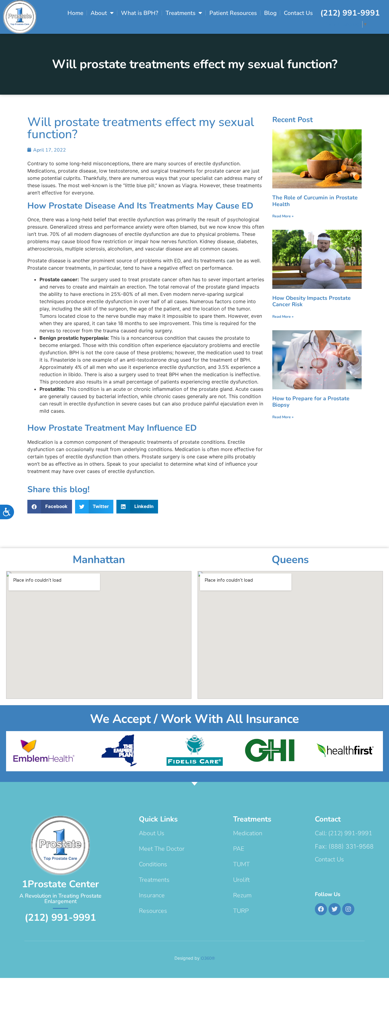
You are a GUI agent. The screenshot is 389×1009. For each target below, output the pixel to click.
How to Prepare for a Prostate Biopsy (310, 402)
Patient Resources (233, 13)
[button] (49, 506)
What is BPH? (139, 13)
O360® (208, 958)
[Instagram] (348, 909)
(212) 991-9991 (350, 13)
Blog (270, 13)
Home (75, 13)
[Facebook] (321, 909)
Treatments (180, 13)
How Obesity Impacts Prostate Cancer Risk (311, 301)
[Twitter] (335, 909)
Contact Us (298, 13)
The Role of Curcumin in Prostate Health (315, 201)
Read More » (283, 216)
